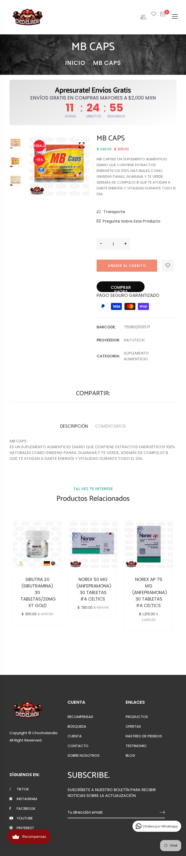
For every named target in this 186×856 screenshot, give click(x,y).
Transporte (113, 212)
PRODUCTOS (137, 716)
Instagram (27, 798)
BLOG (130, 755)
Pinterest (25, 827)
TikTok (23, 789)
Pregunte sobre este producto (131, 221)
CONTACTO (78, 745)
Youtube (25, 818)
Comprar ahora (121, 288)
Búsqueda (77, 726)
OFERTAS (133, 726)
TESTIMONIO (136, 745)
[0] (163, 17)
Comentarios (110, 426)
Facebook (26, 808)
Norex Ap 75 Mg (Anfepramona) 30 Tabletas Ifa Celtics (148, 592)
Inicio (75, 63)
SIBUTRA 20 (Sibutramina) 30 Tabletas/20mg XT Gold (37, 592)
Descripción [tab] (74, 426)
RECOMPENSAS (80, 716)
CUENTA (75, 736)
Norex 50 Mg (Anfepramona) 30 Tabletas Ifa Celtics (93, 589)
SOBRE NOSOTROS (84, 755)
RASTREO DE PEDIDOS (144, 736)
